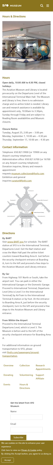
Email (13, 424)
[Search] (42, 6)
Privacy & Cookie (28, 450)
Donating (8, 375)
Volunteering (26, 375)
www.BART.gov (15, 242)
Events (7, 384)
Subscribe (18, 437)
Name (13, 411)
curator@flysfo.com (22, 180)
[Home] (11, 5)
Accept (7, 460)
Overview (8, 365)
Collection (25, 365)
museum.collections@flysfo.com (27, 173)
